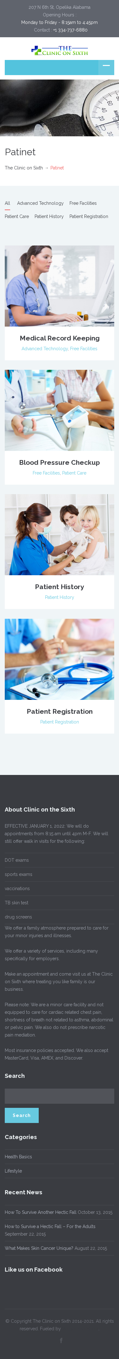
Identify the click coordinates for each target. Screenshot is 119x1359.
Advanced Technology (40, 203)
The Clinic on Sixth (24, 167)
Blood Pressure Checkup (59, 462)
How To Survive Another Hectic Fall (40, 1212)
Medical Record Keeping (60, 338)
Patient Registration (88, 216)
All (7, 203)
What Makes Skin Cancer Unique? (39, 1248)
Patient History (49, 216)
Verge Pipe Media (80, 1328)
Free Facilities (83, 203)
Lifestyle (13, 1170)
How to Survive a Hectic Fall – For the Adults (50, 1226)
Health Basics (18, 1156)
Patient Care (17, 216)
